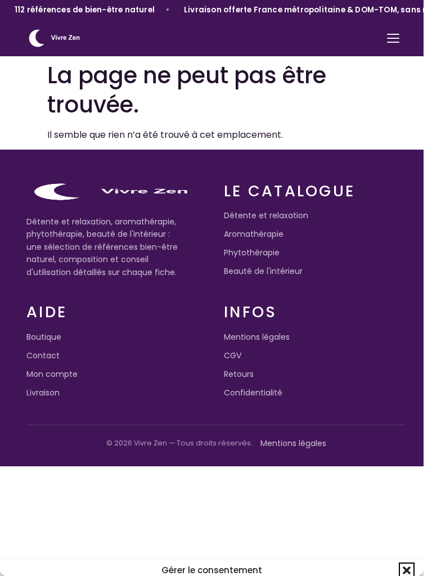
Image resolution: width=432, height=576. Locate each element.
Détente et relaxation (266, 215)
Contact (43, 355)
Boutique (43, 337)
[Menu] (393, 38)
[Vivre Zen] (54, 38)
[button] (406, 570)
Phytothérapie (252, 252)
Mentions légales (257, 337)
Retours (239, 374)
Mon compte (52, 374)
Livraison (43, 392)
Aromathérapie (254, 234)
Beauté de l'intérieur (263, 271)
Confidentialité (253, 392)
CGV (232, 355)
